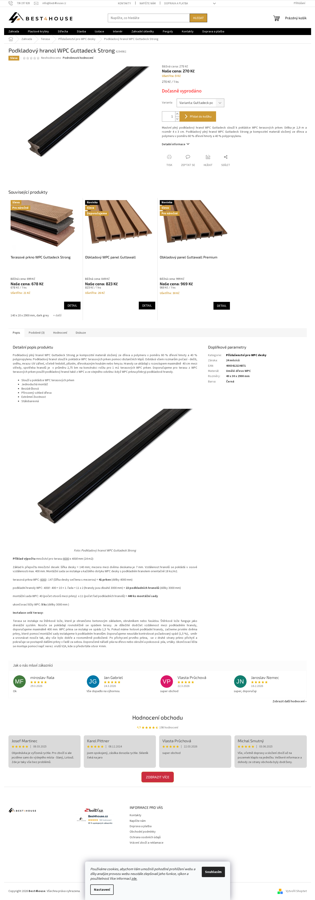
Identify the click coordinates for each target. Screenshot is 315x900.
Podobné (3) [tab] (37, 333)
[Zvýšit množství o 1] (177, 114)
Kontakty (124, 3)
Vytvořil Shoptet (296, 891)
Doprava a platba (176, 3)
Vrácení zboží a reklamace (146, 843)
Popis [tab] (16, 333)
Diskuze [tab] (81, 333)
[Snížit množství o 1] (177, 118)
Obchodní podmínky (143, 832)
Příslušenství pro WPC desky (246, 355)
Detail (72, 305)
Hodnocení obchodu (157, 717)
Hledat (198, 18)
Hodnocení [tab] (60, 333)
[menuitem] (13, 31)
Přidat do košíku (201, 116)
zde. (134, 878)
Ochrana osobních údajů (145, 837)
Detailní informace (173, 144)
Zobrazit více (157, 777)
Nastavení (102, 889)
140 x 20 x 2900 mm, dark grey (30, 315)
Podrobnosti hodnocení (78, 58)
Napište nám (148, 3)
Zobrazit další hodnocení (289, 701)
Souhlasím (213, 872)
